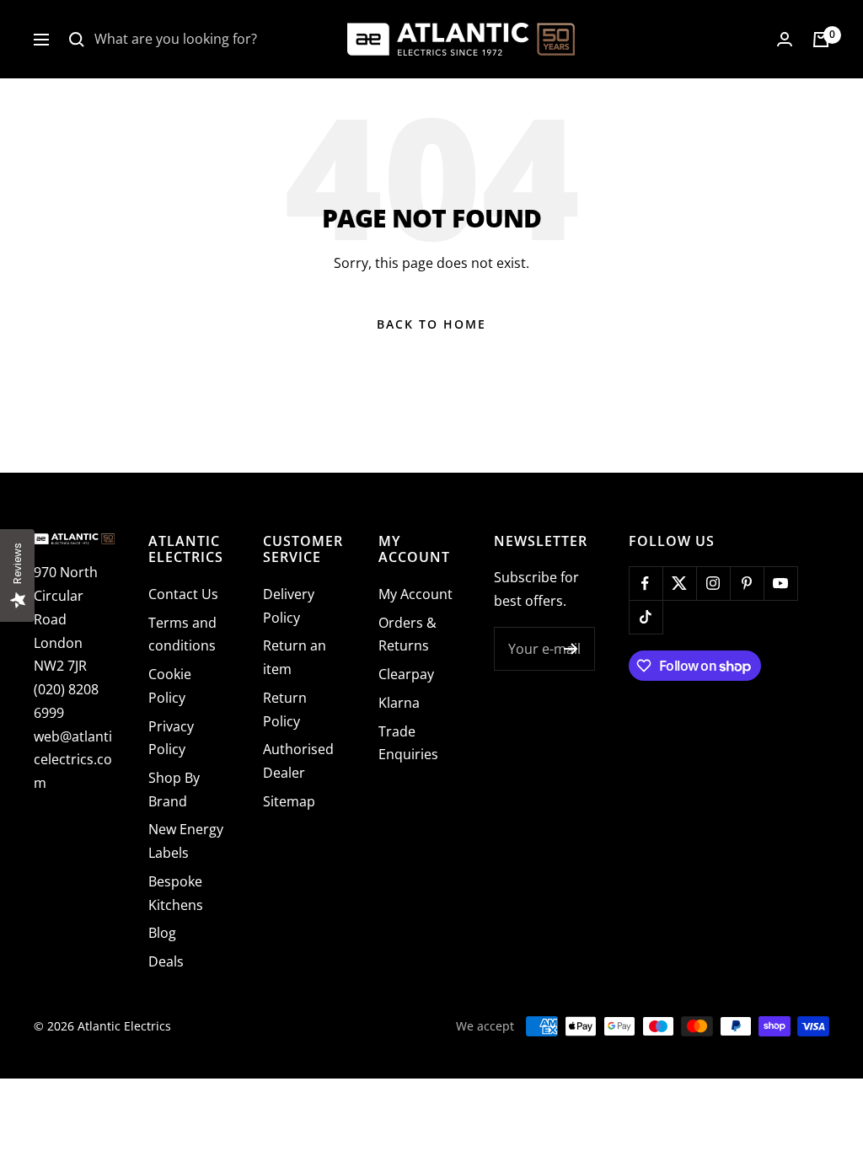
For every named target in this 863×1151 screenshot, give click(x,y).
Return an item (294, 657)
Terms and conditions (182, 634)
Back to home (431, 324)
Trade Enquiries (408, 743)
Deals (166, 961)
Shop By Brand (174, 789)
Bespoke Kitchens (175, 893)
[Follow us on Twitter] (679, 583)
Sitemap (289, 801)
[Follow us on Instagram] (713, 583)
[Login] (784, 39)
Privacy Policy (171, 738)
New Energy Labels (185, 841)
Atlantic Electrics (124, 1026)
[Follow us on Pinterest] (747, 583)
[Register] (571, 649)
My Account (415, 594)
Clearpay (406, 674)
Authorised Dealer (298, 761)
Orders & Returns (407, 634)
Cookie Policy (169, 686)
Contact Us (183, 594)
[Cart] (820, 39)
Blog (162, 932)
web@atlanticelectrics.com (73, 759)
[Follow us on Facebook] (645, 583)
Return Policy (285, 709)
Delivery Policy (288, 606)
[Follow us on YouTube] (780, 583)
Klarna (399, 702)
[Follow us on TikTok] (645, 617)
